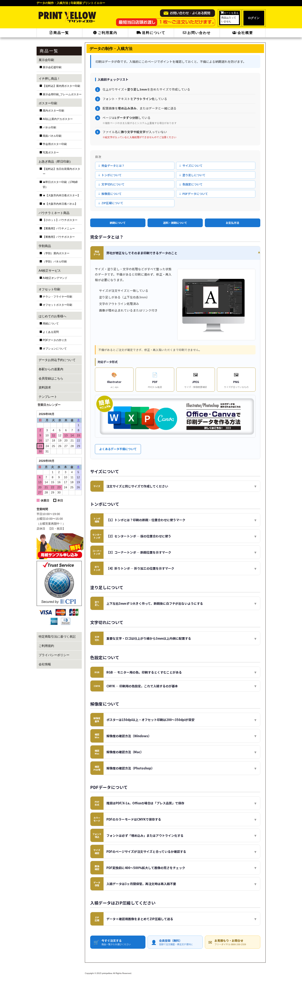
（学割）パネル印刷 (55, 261)
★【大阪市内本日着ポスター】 (61, 195)
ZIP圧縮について (112, 203)
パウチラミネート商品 (54, 213)
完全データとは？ (112, 165)
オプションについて (55, 348)
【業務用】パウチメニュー (59, 228)
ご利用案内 (107, 33)
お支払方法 (232, 223)
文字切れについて (112, 184)
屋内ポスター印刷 (53, 110)
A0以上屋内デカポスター (58, 119)
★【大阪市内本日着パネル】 (60, 203)
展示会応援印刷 (52, 67)
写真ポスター (51, 152)
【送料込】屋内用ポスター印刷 (61, 86)
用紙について (51, 323)
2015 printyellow (104, 973)
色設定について (192, 184)
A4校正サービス (50, 270)
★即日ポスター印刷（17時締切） (60, 185)
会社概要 (245, 33)
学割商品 (45, 246)
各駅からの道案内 (51, 369)
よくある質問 (51, 332)
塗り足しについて (193, 175)
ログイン (253, 18)
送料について (153, 33)
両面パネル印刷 (52, 136)
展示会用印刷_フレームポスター (62, 94)
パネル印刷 (49, 127)
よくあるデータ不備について (118, 449)
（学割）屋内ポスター (56, 253)
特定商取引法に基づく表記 (57, 636)
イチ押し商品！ (49, 78)
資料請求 (45, 387)
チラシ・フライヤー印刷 (57, 296)
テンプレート (48, 396)
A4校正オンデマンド (55, 278)
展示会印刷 (46, 60)
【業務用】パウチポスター (59, 237)
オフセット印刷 (49, 289)
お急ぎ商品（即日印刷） (56, 161)
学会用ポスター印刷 (55, 144)
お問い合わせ (199, 33)
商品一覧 (61, 33)
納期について (118, 223)
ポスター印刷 (48, 103)
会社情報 (45, 664)
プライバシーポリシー (54, 655)
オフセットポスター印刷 (57, 305)
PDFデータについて (195, 194)
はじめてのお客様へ (52, 316)
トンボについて (111, 175)
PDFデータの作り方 (55, 340)
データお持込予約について (57, 360)
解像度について (111, 194)
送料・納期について (175, 223)
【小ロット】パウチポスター (60, 220)
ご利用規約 (46, 645)
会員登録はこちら (51, 378)
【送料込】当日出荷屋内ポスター (61, 171)
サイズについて (192, 165)
